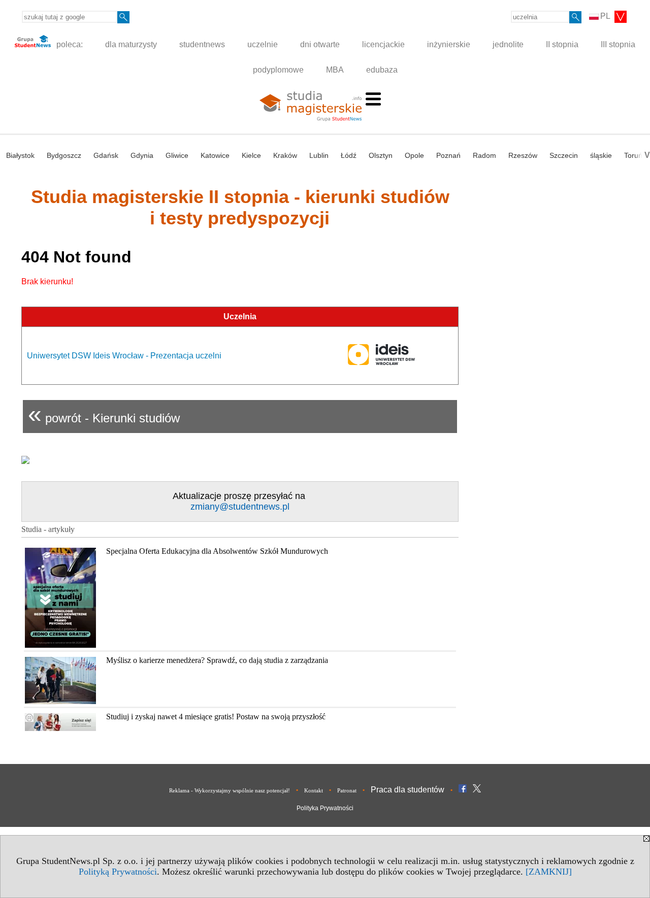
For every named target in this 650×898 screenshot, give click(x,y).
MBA (335, 69)
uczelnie (262, 44)
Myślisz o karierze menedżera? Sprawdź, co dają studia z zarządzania (217, 660)
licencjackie (383, 44)
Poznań (448, 155)
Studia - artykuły (48, 529)
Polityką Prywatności (118, 872)
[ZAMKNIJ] (549, 872)
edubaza (382, 69)
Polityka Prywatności (325, 808)
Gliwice (177, 155)
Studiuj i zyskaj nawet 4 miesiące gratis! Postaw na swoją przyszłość (216, 716)
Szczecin (563, 155)
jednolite (508, 44)
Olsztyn (381, 155)
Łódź (348, 155)
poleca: (68, 44)
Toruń (633, 155)
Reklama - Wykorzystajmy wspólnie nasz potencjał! (229, 790)
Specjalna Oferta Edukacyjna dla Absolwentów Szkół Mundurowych (217, 551)
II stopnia (562, 44)
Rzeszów (522, 155)
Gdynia (142, 155)
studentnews (202, 44)
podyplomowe (278, 69)
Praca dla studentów (407, 789)
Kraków (285, 155)
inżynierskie (448, 44)
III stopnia (618, 44)
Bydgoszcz (64, 155)
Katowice (215, 155)
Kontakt (313, 790)
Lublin (319, 155)
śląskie (601, 155)
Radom (484, 155)
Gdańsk (105, 155)
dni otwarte (320, 44)
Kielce (251, 155)
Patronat (346, 790)
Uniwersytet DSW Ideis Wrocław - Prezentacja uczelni (124, 355)
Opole (414, 155)
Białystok (20, 155)
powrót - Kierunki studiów (104, 414)
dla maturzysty (131, 44)
